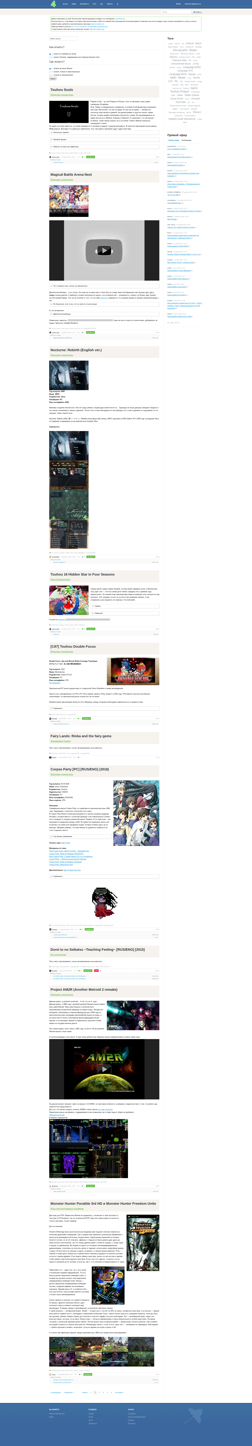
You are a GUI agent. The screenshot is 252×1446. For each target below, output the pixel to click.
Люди (74, 4)
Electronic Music (187, 54)
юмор (185, 122)
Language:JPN (88, 328)
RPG (68, 925)
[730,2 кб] (115, 1338)
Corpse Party (58, 925)
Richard (169, 216)
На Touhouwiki (54, 683)
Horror (64, 925)
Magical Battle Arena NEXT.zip (62, 338)
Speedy (169, 251)
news (189, 78)
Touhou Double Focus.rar (61, 724)
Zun (193, 102)
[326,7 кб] (69, 521)
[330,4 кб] (69, 186)
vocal (187, 99)
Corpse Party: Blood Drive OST (61, 865)
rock (181, 85)
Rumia (169, 233)
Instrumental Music (181, 63)
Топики (91, 1413)
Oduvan (169, 181)
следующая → (69, 1392)
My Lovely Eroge (58, 955)
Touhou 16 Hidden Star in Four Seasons (83, 574)
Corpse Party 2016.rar (60, 935)
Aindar (169, 268)
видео (175, 109)
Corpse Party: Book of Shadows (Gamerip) (65, 862)
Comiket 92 (81, 625)
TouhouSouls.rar (58, 162)
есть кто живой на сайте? (176, 149)
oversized (87, 1370)
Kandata (54, 929)
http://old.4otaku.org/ (97, 29)
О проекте (132, 1413)
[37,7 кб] (69, 1120)
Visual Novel (55, 966)
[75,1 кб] (141, 1338)
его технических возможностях (96, 27)
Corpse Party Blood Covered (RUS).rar (65, 937)
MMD (173, 77)
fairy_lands (54, 753)
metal (199, 74)
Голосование (184, 109)
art (183, 43)
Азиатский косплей (178, 106)
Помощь (131, 1420)
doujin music (174, 54)
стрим (199, 119)
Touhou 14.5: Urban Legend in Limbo (180, 227)
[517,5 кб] (69, 362)
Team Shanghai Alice (60, 579)
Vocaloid (195, 98)
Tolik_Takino (171, 224)
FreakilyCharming (85, 966)
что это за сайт (77, 27)
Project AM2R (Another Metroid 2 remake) (84, 989)
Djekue (54, 757)
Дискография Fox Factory (176, 295)
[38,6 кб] (108, 1120)
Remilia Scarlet (190, 81)
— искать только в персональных (65, 72)
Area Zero (77, 328)
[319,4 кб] (69, 462)
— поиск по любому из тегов (63, 54)
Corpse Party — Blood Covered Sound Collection (67, 859)
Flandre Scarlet (184, 57)
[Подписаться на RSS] (118, 4)
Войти (178, 4)
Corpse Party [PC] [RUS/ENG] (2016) (80, 769)
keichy (169, 208)
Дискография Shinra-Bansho (177, 279)
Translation (195, 92)
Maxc (169, 154)
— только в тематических (62, 75)
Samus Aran (60, 1182)
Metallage (55, 1186)
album (171, 44)
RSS (177, 322)
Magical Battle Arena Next (71, 175)
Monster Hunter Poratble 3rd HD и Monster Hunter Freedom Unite (103, 1204)
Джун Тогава (171, 219)
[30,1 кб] (69, 1150)
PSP (71, 1370)
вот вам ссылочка (105, 1109)
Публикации (186, 140)
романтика (179, 116)
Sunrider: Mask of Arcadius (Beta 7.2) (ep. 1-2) (183, 254)
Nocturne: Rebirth (59, 553)
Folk (193, 57)
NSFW (97, 966)
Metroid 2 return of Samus (92, 1182)
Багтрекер (132, 1423)
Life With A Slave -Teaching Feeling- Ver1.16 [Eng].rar (69, 976)
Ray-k (93, 966)
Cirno (182, 47)
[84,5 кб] (88, 1338)
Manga (192, 74)
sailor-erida (55, 157)
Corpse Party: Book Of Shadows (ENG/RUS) (66, 854)
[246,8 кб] (115, 1353)
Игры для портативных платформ (67, 1209)
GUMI (198, 57)
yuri (188, 102)
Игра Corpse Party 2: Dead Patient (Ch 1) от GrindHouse (71, 856)
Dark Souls (87, 153)
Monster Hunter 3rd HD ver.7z (62, 1382)
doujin (81, 153)
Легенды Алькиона (177, 112)
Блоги (65, 4)
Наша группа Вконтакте (137, 1417)
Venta (54, 1374)
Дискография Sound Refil (176, 287)
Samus (81, 1182)
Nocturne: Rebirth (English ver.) (76, 350)
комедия (194, 109)
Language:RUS (85, 753)
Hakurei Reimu (74, 153)
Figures (173, 57)
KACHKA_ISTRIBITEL (174, 192)
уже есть (104, 298)
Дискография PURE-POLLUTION (179, 316)
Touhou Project (56, 153)
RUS (68, 843)
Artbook (190, 43)
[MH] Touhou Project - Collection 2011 (180, 262)
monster (76, 1370)
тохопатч (61, 620)
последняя (119, 1392)
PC (82, 328)
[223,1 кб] (141, 1353)
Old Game (103, 1182)
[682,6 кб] (69, 491)
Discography (180, 50)
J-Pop (196, 63)
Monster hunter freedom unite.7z (63, 1380)
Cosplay (198, 47)
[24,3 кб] (108, 1150)
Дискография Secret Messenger (179, 157)
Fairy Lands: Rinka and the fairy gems (81, 736)
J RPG (67, 553)
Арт (101, 4)
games (62, 625)
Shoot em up (176, 88)
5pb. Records (83, 925)
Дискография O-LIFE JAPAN (177, 246)
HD (190, 60)
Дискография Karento (175, 165)
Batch (198, 43)
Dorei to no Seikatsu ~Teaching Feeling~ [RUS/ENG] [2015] (98, 949)
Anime (177, 43)
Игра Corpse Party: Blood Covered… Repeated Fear (69, 851)
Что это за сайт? (173, 195)
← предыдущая (55, 1392)
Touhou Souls (62, 90)
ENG (63, 843)
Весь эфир (170, 322)
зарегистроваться (97, 24)
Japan (179, 67)
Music (182, 77)
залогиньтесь (120, 19)
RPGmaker (194, 85)
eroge (198, 54)
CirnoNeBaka (171, 200)
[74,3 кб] (62, 1338)
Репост (197, 112)
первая (85, 1392)
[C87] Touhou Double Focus (73, 646)
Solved (186, 88)
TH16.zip (56, 634)
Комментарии (174, 140)
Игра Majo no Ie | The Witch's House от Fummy (184, 211)
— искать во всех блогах (61, 68)
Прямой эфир (177, 135)
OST (170, 81)
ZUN (76, 625)
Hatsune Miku (179, 60)
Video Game (65, 153)
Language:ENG (90, 553)
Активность (84, 4)
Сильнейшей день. (174, 203)
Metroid (53, 1182)
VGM (173, 95)
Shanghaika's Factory (61, 741)
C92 (94, 328)
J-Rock (172, 67)
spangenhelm (171, 146)
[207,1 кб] (88, 1353)
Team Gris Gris (75, 870)
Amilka (169, 162)
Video (180, 95)
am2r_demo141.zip (59, 1191)
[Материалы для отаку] (53, 4)
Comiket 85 (189, 47)
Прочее (110, 4)
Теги (94, 4)
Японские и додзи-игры (62, 95)
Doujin (53, 714)
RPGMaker (81, 553)
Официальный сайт (57, 1115)
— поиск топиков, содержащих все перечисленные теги (75, 57)
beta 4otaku (173, 47)
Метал (188, 112)
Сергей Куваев (189, 116)
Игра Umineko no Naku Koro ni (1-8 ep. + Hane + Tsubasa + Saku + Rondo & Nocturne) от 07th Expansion (185, 305)
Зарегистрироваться (193, 4)
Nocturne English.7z (59, 562)
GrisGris (90, 925)
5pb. (65, 870)
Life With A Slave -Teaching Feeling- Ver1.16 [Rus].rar (69, 978)
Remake (75, 1182)
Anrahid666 (55, 557)
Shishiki (54, 718)
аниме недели (194, 106)
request (175, 85)
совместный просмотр (181, 118)
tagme (194, 88)
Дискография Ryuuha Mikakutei (178, 271)
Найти (198, 11)
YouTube (181, 102)
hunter (81, 1370)
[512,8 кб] (62, 1353)
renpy (199, 81)
